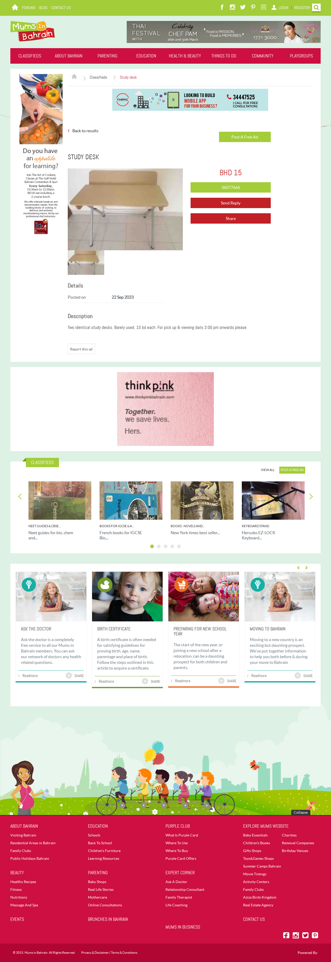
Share (231, 218)
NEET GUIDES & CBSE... (44, 526)
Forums (28, 7)
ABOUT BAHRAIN (68, 56)
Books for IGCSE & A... (117, 526)
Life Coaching (176, 905)
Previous (20, 496)
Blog (43, 7)
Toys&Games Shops (258, 858)
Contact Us (61, 7)
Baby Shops (97, 882)
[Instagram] (232, 8)
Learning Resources (103, 858)
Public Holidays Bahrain (29, 858)
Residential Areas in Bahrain (33, 843)
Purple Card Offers (181, 858)
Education (146, 56)
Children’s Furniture (104, 851)
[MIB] (32, 31)
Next (310, 496)
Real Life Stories (101, 889)
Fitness (16, 889)
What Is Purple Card (182, 835)
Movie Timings (254, 874)
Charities (289, 835)
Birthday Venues (295, 851)
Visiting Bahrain (23, 835)
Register (302, 7)
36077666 (230, 187)
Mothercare (97, 897)
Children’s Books (256, 843)
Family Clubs (20, 851)
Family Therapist (179, 897)
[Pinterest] (253, 8)
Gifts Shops (252, 851)
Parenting (107, 56)
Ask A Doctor (176, 882)
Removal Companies (298, 843)
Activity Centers (256, 882)
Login (283, 7)
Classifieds (29, 56)
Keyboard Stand (255, 526)
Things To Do (223, 56)
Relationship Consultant (185, 889)
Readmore (30, 675)
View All (268, 470)
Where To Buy (177, 851)
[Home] (15, 8)
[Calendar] (263, 8)
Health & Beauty (185, 56)
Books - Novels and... (188, 526)
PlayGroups (301, 56)
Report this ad (81, 349)
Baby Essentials (255, 835)
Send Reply (230, 203)
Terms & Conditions (124, 952)
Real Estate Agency (258, 905)
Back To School (100, 843)
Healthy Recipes (23, 882)
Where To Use (177, 843)
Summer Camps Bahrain (262, 866)
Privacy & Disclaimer (95, 952)
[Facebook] (222, 8)
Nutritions (18, 897)
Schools (94, 835)
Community (262, 56)
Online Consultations (105, 905)
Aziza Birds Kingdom (259, 897)
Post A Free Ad (244, 137)
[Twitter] (242, 8)
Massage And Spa (24, 905)
